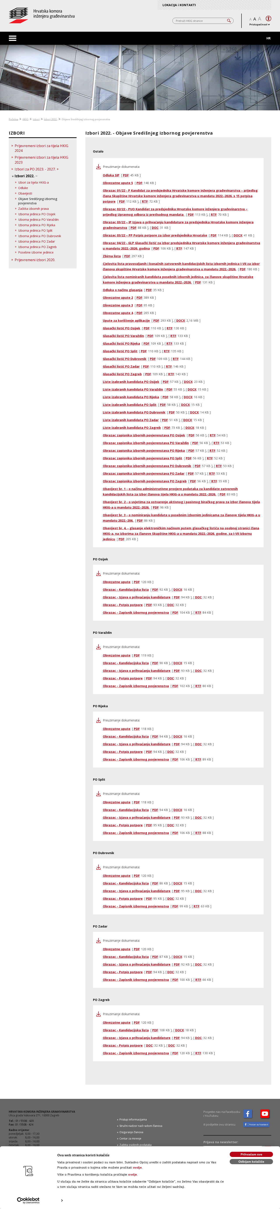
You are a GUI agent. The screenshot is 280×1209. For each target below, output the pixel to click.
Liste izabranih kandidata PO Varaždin (133, 389)
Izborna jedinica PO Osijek (36, 214)
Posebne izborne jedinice (36, 252)
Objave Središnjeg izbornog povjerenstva (37, 201)
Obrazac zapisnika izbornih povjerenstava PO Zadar (143, 473)
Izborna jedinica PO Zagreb (37, 247)
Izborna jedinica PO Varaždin (38, 219)
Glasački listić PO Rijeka (121, 343)
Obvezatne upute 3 (118, 305)
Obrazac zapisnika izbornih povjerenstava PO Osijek (144, 435)
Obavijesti (25, 193)
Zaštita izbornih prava (33, 209)
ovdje (137, 1167)
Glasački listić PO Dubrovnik (124, 359)
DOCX (238, 235)
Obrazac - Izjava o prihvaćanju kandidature (136, 597)
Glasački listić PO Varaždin (123, 336)
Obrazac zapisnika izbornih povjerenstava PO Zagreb (145, 481)
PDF (126, 175)
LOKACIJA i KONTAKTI (179, 5)
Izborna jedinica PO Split (35, 230)
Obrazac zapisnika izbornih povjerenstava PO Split (142, 458)
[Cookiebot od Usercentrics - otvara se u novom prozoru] (28, 1200)
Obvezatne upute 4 (118, 313)
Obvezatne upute (116, 582)
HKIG (25, 119)
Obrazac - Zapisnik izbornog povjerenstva (136, 612)
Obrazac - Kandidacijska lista (126, 589)
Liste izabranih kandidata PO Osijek (131, 382)
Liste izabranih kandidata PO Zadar (131, 420)
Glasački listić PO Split (120, 351)
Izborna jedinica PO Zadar (36, 241)
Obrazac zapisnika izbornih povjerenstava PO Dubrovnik (147, 466)
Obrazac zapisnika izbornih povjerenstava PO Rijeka (144, 450)
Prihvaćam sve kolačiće (251, 1155)
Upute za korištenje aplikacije (126, 320)
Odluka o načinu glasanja (122, 290)
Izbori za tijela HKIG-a (33, 182)
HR (268, 38)
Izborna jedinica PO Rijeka (36, 225)
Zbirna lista (112, 256)
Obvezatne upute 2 (118, 297)
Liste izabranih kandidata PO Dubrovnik (134, 412)
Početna (13, 119)
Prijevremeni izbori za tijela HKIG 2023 (41, 160)
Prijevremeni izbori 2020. (35, 259)
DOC (155, 228)
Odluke (23, 188)
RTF (145, 201)
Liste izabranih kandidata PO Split (129, 405)
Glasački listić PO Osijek (121, 328)
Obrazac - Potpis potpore (123, 605)
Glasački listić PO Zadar (121, 366)
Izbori (36, 119)
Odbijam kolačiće (251, 1161)
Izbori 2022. (50, 119)
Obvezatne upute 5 (118, 183)
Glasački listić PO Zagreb (122, 374)
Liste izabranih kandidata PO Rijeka (131, 397)
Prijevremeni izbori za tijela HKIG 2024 (41, 148)
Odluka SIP (111, 175)
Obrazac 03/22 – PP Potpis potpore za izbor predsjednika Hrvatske (155, 235)
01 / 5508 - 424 (24, 1124)
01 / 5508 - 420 (25, 1121)
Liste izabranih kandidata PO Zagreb (132, 428)
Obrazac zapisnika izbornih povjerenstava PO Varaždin (146, 443)
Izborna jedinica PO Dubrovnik (39, 236)
